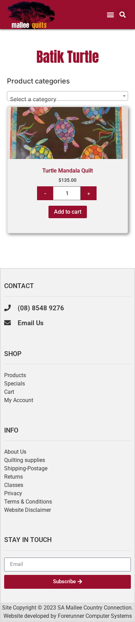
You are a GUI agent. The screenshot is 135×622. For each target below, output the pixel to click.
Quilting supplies (24, 460)
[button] (85, 14)
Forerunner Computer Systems (95, 616)
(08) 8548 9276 (41, 308)
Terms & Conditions (28, 501)
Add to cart (67, 211)
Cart (9, 392)
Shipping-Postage (25, 468)
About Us (15, 451)
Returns (13, 476)
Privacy (13, 493)
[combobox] (67, 96)
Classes (13, 485)
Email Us (31, 323)
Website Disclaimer (27, 510)
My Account (18, 400)
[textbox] (67, 99)
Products (15, 375)
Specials (14, 383)
